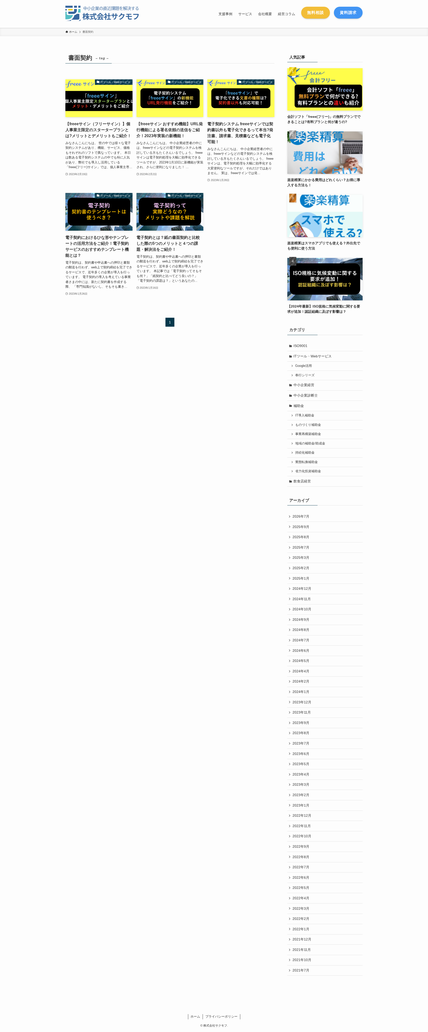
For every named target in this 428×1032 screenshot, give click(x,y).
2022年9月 (301, 846)
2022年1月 (301, 929)
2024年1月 (301, 692)
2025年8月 (301, 537)
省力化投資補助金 (308, 471)
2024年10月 (302, 609)
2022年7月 (301, 867)
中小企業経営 (304, 385)
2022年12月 (302, 815)
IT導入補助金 (304, 415)
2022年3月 (301, 908)
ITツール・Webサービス (313, 356)
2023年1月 (301, 805)
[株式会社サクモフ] (106, 14)
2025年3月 (301, 558)
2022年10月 (302, 836)
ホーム (195, 1016)
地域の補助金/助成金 (310, 443)
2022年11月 (302, 826)
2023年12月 (302, 702)
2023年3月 (301, 784)
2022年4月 (301, 898)
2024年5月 (301, 661)
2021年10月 (302, 960)
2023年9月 (301, 723)
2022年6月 (301, 877)
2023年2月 (301, 795)
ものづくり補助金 (308, 425)
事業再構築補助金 (308, 434)
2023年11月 (302, 712)
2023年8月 (301, 733)
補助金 (299, 406)
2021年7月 (301, 970)
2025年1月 (301, 578)
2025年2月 (301, 568)
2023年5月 (301, 764)
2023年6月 (301, 754)
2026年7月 (301, 516)
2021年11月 (302, 950)
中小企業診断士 (306, 395)
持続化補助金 (305, 452)
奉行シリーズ (305, 375)
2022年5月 (301, 888)
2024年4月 (301, 671)
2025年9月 (301, 527)
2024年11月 (302, 599)
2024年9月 (301, 620)
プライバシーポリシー (221, 1016)
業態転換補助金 (306, 462)
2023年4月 (301, 774)
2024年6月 (301, 651)
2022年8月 (301, 857)
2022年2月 (301, 919)
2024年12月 (302, 589)
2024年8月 (301, 630)
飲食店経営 (302, 481)
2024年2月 (301, 681)
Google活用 (303, 366)
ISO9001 (300, 346)
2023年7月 (301, 743)
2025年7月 (301, 547)
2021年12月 (302, 939)
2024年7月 (301, 640)
